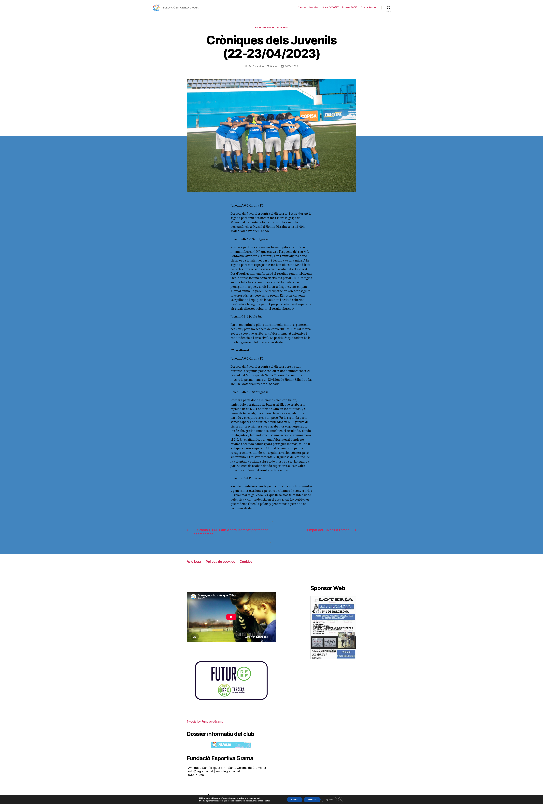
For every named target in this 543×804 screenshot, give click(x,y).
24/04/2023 (291, 66)
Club (300, 7)
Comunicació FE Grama (265, 66)
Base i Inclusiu (264, 27)
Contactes (367, 7)
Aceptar (294, 799)
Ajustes (329, 799)
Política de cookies (220, 561)
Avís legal (194, 561)
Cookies (246, 561)
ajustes (266, 801)
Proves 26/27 (349, 7)
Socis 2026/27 (330, 7)
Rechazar (312, 799)
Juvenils (282, 27)
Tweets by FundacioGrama (205, 721)
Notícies (314, 7)
